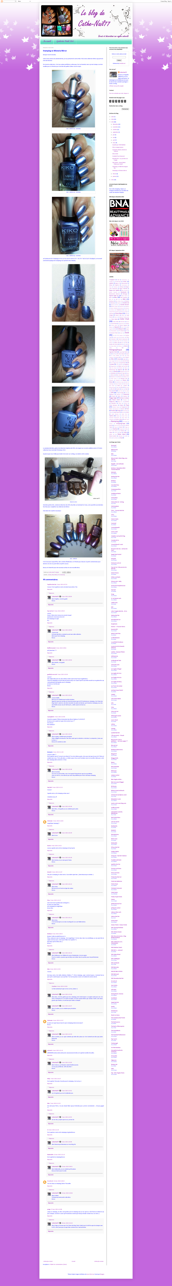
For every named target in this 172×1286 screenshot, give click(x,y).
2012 (112, 179)
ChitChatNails (115, 506)
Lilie (112, 703)
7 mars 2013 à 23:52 (67, 1090)
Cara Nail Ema (115, 485)
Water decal (122, 434)
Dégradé (116, 327)
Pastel (113, 396)
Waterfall (120, 436)
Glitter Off (116, 342)
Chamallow (114, 497)
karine (49, 845)
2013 (112, 122)
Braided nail (126, 303)
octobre (115, 129)
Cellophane (119, 309)
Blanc (110, 297)
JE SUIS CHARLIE (115, 355)
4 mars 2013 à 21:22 (58, 1050)
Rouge (119, 410)
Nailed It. (113, 830)
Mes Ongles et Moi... (116, 779)
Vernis (116, 432)
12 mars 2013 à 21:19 (59, 1154)
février (114, 174)
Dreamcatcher (114, 330)
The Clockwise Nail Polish (118, 1018)
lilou (48, 900)
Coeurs (115, 317)
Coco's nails (114, 531)
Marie (112, 762)
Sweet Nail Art (115, 1002)
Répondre (49, 589)
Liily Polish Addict (116, 698)
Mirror (55, 574)
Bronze (112, 304)
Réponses (51, 593)
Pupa (127, 405)
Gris (126, 342)
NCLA (122, 387)
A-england (112, 279)
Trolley (126, 429)
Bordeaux (111, 301)
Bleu (115, 297)
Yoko (112, 1068)
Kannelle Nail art (115, 619)
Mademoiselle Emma (117, 749)
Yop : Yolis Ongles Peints (117, 1073)
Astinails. (113, 472)
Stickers (111, 423)
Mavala (116, 371)
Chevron (111, 313)
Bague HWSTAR (123, 288)
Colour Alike (116, 321)
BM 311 (118, 299)
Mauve (110, 371)
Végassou (113, 1060)
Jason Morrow (90, 1274)
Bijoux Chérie (124, 295)
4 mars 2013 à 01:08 (67, 769)
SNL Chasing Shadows (117, 927)
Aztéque (122, 286)
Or (117, 392)
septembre (116, 132)
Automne (115, 286)
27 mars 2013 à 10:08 (56, 1209)
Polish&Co (113, 403)
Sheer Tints (124, 415)
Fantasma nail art (116, 563)
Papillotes (119, 394)
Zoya (121, 438)
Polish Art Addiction (116, 881)
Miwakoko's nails (116, 799)
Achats (50, 574)
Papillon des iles (51, 584)
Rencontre (117, 408)
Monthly (118, 380)
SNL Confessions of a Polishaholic (116, 942)
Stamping (62, 574)
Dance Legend (123, 325)
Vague (110, 432)
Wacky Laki (114, 1064)
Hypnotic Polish (113, 352)
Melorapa (114, 771)
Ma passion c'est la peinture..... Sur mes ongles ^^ (119, 740)
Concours (122, 321)
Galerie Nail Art (64, 41)
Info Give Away (120, 353)
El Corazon (121, 330)
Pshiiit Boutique (113, 405)
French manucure (122, 339)
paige (48, 1209)
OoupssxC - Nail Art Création (119, 856)
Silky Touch (124, 417)
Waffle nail (111, 434)
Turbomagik (114, 1043)
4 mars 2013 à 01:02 (67, 695)
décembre (115, 124)
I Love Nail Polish (123, 352)
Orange (122, 392)
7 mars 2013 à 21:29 (55, 1103)
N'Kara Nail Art (115, 847)
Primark (125, 403)
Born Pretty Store (119, 301)
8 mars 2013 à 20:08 (67, 1142)
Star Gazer (125, 421)
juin (114, 135)
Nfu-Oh (112, 389)
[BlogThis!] (65, 572)
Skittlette (111, 419)
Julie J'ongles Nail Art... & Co (119, 611)
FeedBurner (123, 63)
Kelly (48, 1078)
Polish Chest (114, 884)
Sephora (111, 416)
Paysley (125, 396)
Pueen (121, 405)
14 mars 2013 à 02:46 (67, 1193)
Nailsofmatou (115, 834)
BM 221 (111, 299)
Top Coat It (114, 1039)
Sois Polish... (114, 985)
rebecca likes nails (116, 912)
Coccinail (113, 523)
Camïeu (121, 308)
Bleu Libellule (124, 297)
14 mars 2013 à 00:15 (59, 1181)
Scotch (127, 412)
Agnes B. (117, 283)
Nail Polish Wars (115, 817)
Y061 (110, 437)
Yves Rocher (115, 437)
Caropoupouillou (116, 489)
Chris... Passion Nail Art (117, 510)
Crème (127, 323)
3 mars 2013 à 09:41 (61, 648)
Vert (120, 432)
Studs (110, 425)
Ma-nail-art (114, 745)
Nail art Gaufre (118, 383)
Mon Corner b (114, 378)
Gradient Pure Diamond (118, 156)
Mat (126, 369)
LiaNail (113, 694)
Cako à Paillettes (114, 308)
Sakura (110, 412)
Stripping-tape (120, 423)
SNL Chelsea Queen (116, 932)
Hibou (110, 347)
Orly (126, 392)
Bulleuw (49, 934)
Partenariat (126, 394)
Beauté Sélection (113, 292)
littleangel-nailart (116, 716)
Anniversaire (124, 285)
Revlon (122, 408)
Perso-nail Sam (115, 873)
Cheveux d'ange (124, 311)
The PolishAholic (115, 1030)
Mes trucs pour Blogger (117, 782)
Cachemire (121, 306)
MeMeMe (113, 373)
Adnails (111, 283)
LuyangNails (50, 716)
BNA (124, 299)
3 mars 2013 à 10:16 (62, 674)
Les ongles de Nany (116, 681)
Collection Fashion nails (124, 317)
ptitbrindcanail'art (116, 903)
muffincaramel (115, 807)
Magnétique (113, 366)
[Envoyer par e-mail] (63, 572)
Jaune (127, 353)
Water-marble (112, 436)
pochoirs (127, 401)
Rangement (124, 407)
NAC (115, 382)
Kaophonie (114, 624)
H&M (121, 344)
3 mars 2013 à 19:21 (56, 845)
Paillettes (111, 394)
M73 (121, 364)
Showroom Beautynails (114, 417)
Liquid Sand (123, 362)
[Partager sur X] (66, 572)
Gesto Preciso (115, 573)
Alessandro (124, 283)
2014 (112, 119)
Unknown (49, 821)
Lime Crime (118, 361)
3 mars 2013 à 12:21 (57, 787)
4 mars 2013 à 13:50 (55, 969)
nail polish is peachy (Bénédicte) (116, 812)
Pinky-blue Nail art (116, 877)
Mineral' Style (121, 373)
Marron (120, 369)
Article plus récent (47, 1261)
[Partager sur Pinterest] (70, 572)
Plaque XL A (112, 401)
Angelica (117, 285)
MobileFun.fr (113, 376)
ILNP (114, 353)
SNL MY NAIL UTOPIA (116, 971)
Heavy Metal (114, 346)
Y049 (126, 436)
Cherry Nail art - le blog (117, 502)
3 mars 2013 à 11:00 (58, 752)
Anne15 (49, 872)
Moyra (111, 382)
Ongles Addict (115, 851)
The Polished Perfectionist (118, 1035)
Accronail (113, 445)
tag (122, 425)
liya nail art (50, 611)
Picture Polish (116, 400)
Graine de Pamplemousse (118, 585)
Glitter (110, 342)
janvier (114, 176)
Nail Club (125, 383)
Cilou (112, 514)
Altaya (110, 285)
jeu (121, 357)
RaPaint (110, 408)
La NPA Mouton (115, 638)
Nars (118, 387)
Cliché (123, 315)
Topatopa (115, 429)
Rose (127, 409)
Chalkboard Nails (116, 493)
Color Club (124, 319)
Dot (115, 329)
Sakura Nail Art (115, 916)
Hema (125, 346)
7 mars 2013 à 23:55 (67, 1117)
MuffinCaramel (51, 648)
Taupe (115, 427)
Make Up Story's (113, 368)
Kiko (53, 574)
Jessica (117, 357)
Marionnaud (112, 369)
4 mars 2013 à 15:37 (58, 1020)
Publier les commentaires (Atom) (58, 1264)
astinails (49, 1050)
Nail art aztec (121, 382)
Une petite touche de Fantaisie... (116, 1051)
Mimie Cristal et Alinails (117, 790)
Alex (48, 969)
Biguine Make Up (113, 295)
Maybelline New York (124, 371)
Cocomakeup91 (115, 527)
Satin (123, 412)
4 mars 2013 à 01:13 (67, 917)
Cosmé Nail (113, 323)
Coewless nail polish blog (118, 536)
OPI (112, 392)
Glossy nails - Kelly (116, 581)
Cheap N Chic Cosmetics (114, 311)
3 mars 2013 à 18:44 (58, 821)
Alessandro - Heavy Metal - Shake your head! (119, 163)
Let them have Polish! (117, 690)
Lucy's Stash (114, 720)
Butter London (115, 306)
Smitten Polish (118, 419)
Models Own (126, 376)
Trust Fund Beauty (113, 430)
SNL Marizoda (115, 967)
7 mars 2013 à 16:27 (56, 1078)
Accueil (47, 41)
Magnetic (126, 364)
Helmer (120, 346)
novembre (115, 127)
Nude (110, 390)
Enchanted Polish (113, 332)
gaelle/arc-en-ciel (52, 674)
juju (112, 607)
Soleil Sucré (126, 419)
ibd (110, 353)
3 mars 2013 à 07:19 (62, 584)
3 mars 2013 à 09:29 (59, 611)
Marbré (120, 368)
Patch (119, 396)
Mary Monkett (115, 766)
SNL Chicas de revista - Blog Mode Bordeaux (118, 937)
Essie (127, 333)
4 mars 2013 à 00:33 (57, 934)
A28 (118, 279)
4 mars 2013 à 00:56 (67, 630)
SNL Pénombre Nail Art (117, 978)
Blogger (102, 1274)
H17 (125, 344)
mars (114, 142)
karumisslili (114, 629)
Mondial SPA (124, 378)
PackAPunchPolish (116, 860)
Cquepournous (121, 323)
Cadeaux (127, 306)
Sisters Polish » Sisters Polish (119, 925)
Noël (123, 389)
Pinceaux (125, 399)
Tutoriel (122, 430)
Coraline (54, 986)
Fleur (128, 337)
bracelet (119, 302)
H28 (128, 344)
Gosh (122, 342)
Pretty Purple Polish (116, 897)
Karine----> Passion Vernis (118, 626)
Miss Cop (118, 375)
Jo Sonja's (126, 357)
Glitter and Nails (115, 577)
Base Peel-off (124, 290)
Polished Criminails (116, 888)
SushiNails (114, 998)
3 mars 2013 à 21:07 (57, 872)
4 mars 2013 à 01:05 (67, 734)
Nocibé (118, 389)
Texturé (121, 427)
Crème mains (114, 325)
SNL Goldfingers (115, 958)
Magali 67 (114, 754)
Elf (126, 330)
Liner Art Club (126, 361)
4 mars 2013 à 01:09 (67, 833)
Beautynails (124, 292)
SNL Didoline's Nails (116, 947)
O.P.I (59, 574)
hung (112, 594)
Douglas (127, 329)
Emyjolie (113, 558)
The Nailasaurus (115, 1022)
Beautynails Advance (114, 293)
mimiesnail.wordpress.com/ (119, 795)
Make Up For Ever (122, 366)
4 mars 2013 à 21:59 (67, 1034)
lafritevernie (114, 656)
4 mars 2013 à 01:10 (67, 884)
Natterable (50, 1154)
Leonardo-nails (115, 664)
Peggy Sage (112, 398)
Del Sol (123, 327)
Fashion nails (116, 337)
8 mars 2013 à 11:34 (53, 1130)
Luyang (113, 728)
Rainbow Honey (115, 407)
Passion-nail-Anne (116, 868)
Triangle (121, 429)
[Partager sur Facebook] (68, 572)
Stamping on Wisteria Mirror (119, 170)
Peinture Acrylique (124, 398)
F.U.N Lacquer (120, 335)
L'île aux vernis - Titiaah (117, 735)
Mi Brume (113, 786)
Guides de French (113, 344)
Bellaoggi (125, 293)
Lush (117, 364)
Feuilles (122, 337)
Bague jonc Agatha (114, 290)
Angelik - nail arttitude (117, 464)
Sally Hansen (117, 412)
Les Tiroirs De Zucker (116, 686)
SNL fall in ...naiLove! (117, 950)
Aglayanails (114, 449)
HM (122, 347)
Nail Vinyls (111, 385)
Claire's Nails (114, 519)
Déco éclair (115, 153)
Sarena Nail (114, 920)
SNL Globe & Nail (115, 954)
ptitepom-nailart (115, 908)
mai (114, 137)
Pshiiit (113, 899)
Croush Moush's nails (117, 544)
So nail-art (50, 1181)
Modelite (120, 376)
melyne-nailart (115, 775)
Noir (126, 389)
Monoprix (111, 380)
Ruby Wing (125, 410)
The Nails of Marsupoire (117, 1026)
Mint (128, 373)
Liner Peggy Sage (114, 362)
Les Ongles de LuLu (116, 677)
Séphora (118, 415)
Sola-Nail (113, 989)
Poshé (120, 403)
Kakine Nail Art (115, 615)
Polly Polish (114, 892)
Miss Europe (126, 375)
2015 (112, 116)
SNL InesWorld (115, 963)
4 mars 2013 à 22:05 (67, 1062)
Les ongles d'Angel (116, 669)
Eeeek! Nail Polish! (116, 554)
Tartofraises (114, 1011)
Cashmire (127, 308)
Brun (117, 304)
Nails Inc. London (122, 385)
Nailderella (114, 826)
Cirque (111, 315)
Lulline (113, 724)
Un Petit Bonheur (115, 1047)
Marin (126, 368)
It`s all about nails (116, 598)
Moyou (124, 380)
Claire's (117, 315)
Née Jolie (127, 387)
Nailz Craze (114, 839)
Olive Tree (120, 390)
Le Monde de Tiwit (116, 660)
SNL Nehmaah (115, 974)
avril (114, 140)
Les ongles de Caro (116, 673)
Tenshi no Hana (115, 1015)
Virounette (114, 1056)
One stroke (126, 390)
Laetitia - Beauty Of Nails (118, 652)
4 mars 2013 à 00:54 (67, 596)
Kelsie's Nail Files (115, 633)
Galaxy (110, 340)
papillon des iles (115, 864)
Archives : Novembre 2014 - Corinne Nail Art (118, 468)
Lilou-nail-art (114, 711)
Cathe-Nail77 (55, 596)
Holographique (115, 350)
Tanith (113, 1006)
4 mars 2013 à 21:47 (67, 1006)
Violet (125, 432)
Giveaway (125, 340)
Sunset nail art (117, 425)
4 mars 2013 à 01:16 (67, 953)
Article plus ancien (98, 1261)
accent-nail (118, 281)
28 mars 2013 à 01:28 (67, 1223)
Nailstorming (112, 387)
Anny (110, 286)
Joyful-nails (114, 602)
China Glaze (118, 313)
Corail (128, 321)
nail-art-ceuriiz (115, 821)
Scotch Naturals (115, 414)
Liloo (112, 707)
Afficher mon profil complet (116, 86)
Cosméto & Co (115, 540)
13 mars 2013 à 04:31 (67, 1166)
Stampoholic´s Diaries (117, 994)
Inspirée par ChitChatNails (119, 145)
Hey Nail (49, 787)
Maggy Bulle (114, 758)
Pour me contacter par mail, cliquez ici (119, 93)
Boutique (113, 302)
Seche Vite (124, 414)
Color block (114, 319)
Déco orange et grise (117, 147)
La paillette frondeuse (117, 642)
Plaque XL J (120, 401)
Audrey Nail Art (115, 476)
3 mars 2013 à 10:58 (60, 716)
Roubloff (113, 410)
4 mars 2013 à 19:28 (62, 986)
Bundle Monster (125, 304)
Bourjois (127, 301)
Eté (114, 335)
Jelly (123, 355)
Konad (119, 359)
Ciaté (126, 313)
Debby (110, 327)
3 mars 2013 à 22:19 (55, 900)
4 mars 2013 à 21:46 (67, 994)
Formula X (113, 339)
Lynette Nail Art (115, 732)
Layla (124, 359)
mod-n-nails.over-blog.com (118, 803)
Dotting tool (121, 329)
